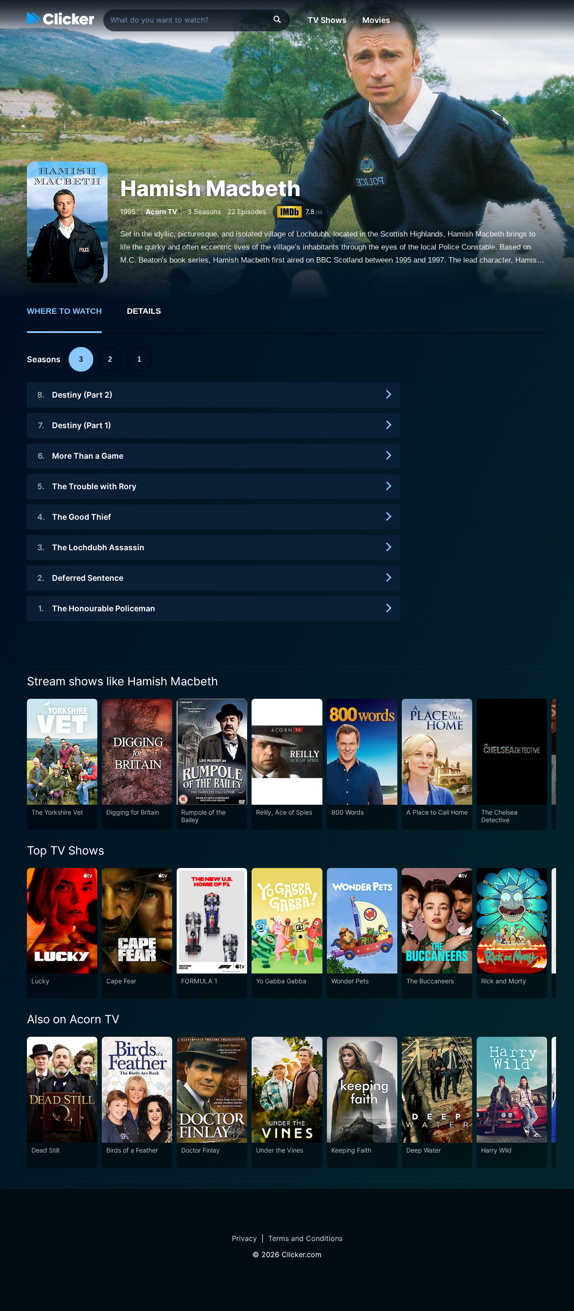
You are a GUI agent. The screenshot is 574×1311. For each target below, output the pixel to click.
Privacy (244, 1238)
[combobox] (196, 20)
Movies (376, 20)
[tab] (70, 316)
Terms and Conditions (305, 1238)
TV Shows (327, 20)
